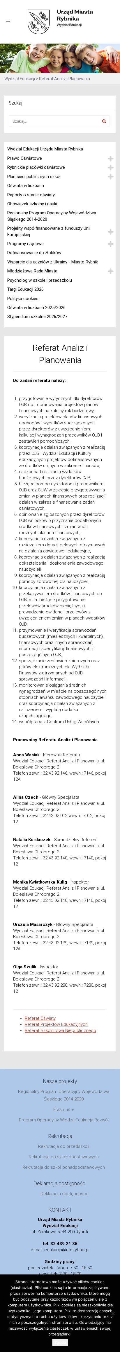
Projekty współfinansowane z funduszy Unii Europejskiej (48, 231)
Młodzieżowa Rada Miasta (32, 271)
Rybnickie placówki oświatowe (36, 167)
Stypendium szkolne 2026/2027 (37, 316)
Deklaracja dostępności (63, 1193)
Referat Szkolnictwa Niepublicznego (60, 1030)
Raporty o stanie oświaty (31, 194)
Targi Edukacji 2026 (25, 289)
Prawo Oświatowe (24, 158)
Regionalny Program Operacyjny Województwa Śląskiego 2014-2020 (51, 216)
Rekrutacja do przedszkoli (63, 1146)
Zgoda (60, 1342)
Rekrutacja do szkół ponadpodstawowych (63, 1167)
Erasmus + (63, 1109)
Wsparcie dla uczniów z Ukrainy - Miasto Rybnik (52, 262)
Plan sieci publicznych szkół (34, 176)
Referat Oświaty (40, 1018)
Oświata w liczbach (25, 185)
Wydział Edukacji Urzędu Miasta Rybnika (45, 149)
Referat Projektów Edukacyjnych (56, 1024)
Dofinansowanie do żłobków (34, 252)
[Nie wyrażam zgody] (113, 1313)
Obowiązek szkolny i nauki (32, 204)
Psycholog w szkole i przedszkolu (39, 280)
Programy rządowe (25, 243)
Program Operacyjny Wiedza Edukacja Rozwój (64, 1120)
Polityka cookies (22, 298)
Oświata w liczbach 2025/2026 (36, 307)
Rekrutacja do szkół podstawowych (64, 1156)
